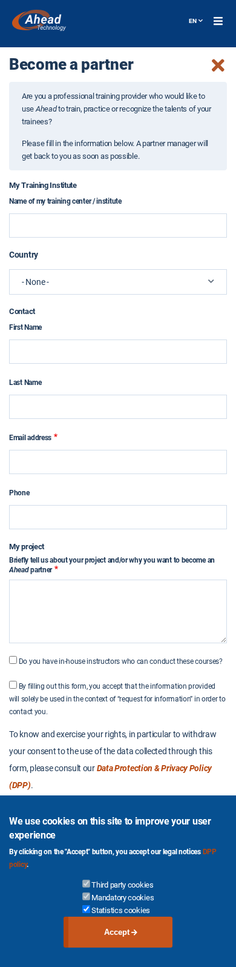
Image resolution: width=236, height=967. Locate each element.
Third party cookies (122, 884)
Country (23, 254)
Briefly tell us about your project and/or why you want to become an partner (112, 565)
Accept (116, 932)
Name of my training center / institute (65, 201)
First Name (25, 327)
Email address (30, 437)
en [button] (193, 21)
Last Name (25, 382)
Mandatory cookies (122, 897)
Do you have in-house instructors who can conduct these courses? (121, 661)
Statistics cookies (120, 910)
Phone (19, 493)
